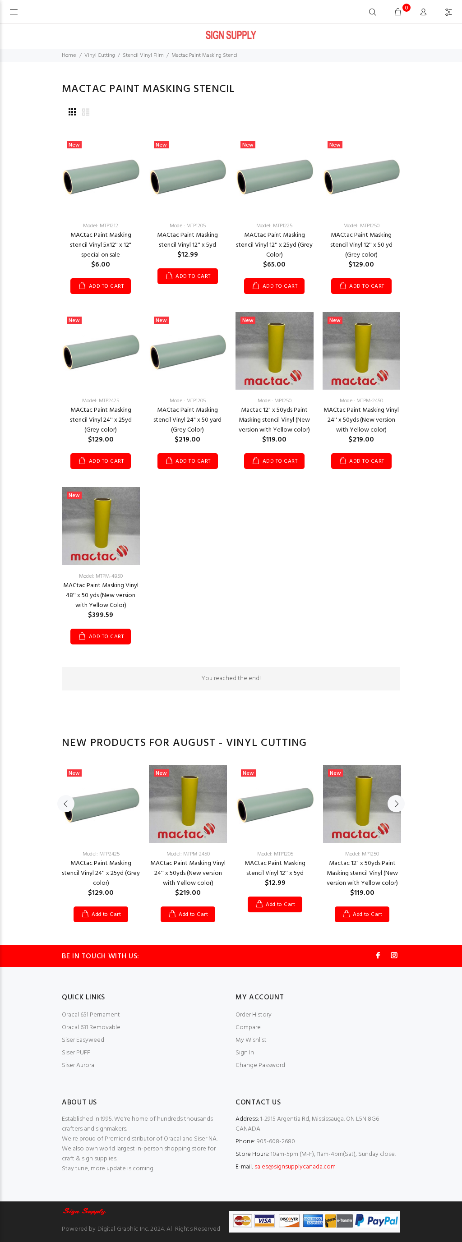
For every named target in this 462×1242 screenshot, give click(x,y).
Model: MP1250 (274, 400)
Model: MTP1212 (100, 225)
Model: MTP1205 (188, 225)
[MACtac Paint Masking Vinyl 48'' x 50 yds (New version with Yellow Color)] (101, 526)
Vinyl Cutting (99, 55)
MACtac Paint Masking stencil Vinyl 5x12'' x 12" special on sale (100, 245)
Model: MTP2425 (100, 400)
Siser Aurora (78, 1065)
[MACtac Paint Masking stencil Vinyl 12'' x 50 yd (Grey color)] (362, 175)
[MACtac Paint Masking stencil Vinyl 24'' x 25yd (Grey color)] (101, 350)
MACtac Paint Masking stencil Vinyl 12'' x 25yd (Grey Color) (274, 245)
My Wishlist (251, 1040)
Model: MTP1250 (361, 225)
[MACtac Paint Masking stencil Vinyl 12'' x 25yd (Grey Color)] (275, 175)
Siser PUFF (76, 1053)
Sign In (245, 1053)
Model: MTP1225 (274, 225)
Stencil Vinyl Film (143, 55)
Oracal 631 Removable (91, 1027)
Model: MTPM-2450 (361, 400)
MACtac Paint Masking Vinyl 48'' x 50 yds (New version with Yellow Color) (101, 595)
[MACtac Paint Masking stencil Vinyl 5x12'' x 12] (101, 175)
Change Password (260, 1065)
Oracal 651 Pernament (91, 1015)
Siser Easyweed (83, 1040)
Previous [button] (65, 803)
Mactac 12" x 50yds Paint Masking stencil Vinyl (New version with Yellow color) (274, 420)
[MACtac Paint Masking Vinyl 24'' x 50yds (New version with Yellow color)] (362, 350)
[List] (85, 113)
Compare (248, 1027)
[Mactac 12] (275, 350)
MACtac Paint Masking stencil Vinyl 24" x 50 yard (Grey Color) (187, 420)
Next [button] (396, 803)
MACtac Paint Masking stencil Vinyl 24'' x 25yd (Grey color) (101, 420)
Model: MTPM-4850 (101, 576)
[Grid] (72, 113)
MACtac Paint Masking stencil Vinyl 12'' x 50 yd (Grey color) (361, 245)
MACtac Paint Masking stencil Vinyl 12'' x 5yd (187, 240)
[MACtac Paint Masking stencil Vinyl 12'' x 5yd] (188, 175)
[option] (100, 834)
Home (69, 55)
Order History (254, 1015)
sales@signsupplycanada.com (295, 1167)
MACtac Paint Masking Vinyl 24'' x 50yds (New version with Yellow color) (361, 420)
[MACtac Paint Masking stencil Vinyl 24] (188, 350)
